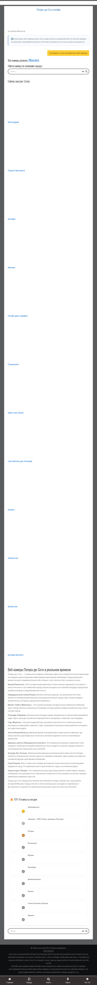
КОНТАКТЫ (48, 951)
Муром (31, 855)
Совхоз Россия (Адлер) (38, 903)
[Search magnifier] (86, 71)
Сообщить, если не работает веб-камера (68, 53)
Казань (31, 891)
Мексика (34, 60)
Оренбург (32, 867)
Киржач (31, 915)
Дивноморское (34, 879)
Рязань (31, 831)
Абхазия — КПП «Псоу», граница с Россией (45, 819)
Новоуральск (33, 807)
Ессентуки (32, 843)
